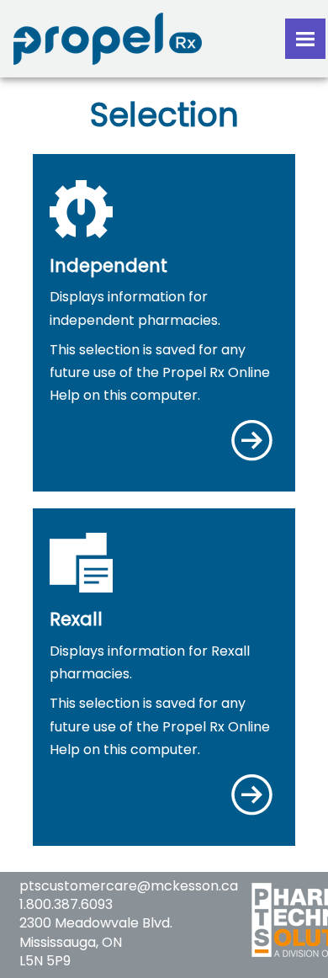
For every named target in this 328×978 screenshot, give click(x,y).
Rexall (76, 619)
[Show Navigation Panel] (305, 39)
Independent (108, 265)
